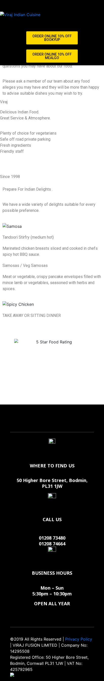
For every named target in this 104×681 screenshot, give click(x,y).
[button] (52, 37)
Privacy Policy (78, 639)
